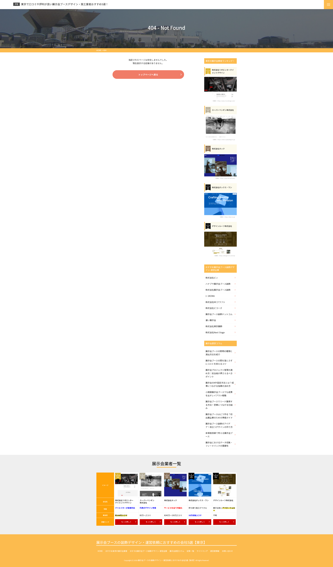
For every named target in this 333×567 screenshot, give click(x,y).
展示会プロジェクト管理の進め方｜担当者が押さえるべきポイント (219, 373)
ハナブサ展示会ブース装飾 (218, 283)
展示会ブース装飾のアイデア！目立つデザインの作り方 (219, 425)
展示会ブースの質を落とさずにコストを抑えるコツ (219, 362)
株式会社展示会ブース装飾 (218, 289)
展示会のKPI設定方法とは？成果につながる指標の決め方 (220, 384)
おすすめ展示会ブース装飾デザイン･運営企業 (148, 551)
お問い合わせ (227, 551)
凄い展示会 (211, 320)
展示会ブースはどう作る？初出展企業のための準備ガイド (219, 416)
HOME (100, 551)
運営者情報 (214, 551)
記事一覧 (190, 551)
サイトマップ (202, 551)
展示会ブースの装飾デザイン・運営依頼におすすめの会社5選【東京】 (151, 542)
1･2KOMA (210, 295)
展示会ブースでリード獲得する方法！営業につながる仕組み (219, 405)
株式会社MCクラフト (215, 302)
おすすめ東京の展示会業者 (116, 551)
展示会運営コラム (177, 551)
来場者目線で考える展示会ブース (219, 434)
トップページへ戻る (148, 74)
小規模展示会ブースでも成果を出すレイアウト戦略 (219, 393)
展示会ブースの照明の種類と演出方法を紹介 (219, 353)
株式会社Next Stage (215, 332)
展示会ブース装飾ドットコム (219, 314)
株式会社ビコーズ (214, 308)
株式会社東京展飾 (214, 326)
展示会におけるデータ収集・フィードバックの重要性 (219, 444)
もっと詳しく (126, 521)
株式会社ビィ (212, 277)
